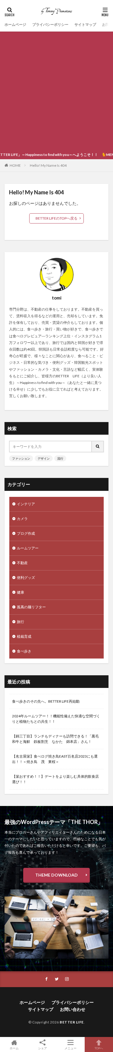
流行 (60, 458)
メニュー (70, 1048)
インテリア (26, 504)
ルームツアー (28, 548)
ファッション (21, 458)
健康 (20, 592)
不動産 (22, 563)
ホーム (14, 1048)
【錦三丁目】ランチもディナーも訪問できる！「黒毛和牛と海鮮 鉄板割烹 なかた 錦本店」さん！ (55, 739)
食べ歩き (24, 651)
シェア (42, 1048)
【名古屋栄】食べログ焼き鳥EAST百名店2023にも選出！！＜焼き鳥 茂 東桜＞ (55, 759)
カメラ (22, 518)
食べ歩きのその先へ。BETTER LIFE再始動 (46, 701)
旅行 (20, 621)
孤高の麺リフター (31, 607)
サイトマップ (85, 24)
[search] (98, 446)
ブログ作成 (26, 533)
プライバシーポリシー (50, 24)
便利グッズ (26, 577)
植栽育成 (24, 636)
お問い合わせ (72, 1009)
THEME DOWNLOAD (56, 874)
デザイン (44, 458)
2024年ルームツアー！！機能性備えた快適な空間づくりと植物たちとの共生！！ (56, 719)
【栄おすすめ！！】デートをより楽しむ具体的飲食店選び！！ (55, 779)
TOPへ (99, 1048)
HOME (15, 165)
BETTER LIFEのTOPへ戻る (56, 218)
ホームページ (15, 24)
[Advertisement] (56, 91)
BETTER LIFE (72, 1022)
